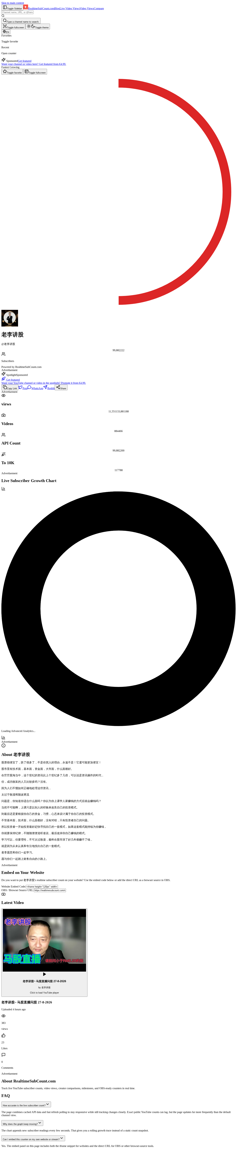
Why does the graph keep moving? (20, 1124)
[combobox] (17, 12)
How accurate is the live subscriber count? (24, 1105)
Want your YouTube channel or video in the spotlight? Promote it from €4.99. (43, 382)
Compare (99, 8)
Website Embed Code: (13, 886)
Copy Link (12, 388)
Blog (57, 8)
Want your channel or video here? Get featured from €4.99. (33, 64)
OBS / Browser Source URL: (17, 890)
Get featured (24, 60)
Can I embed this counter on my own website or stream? (31, 1139)
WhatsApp (37, 388)
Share (63, 388)
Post (25, 388)
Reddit (51, 388)
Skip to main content (12, 2)
